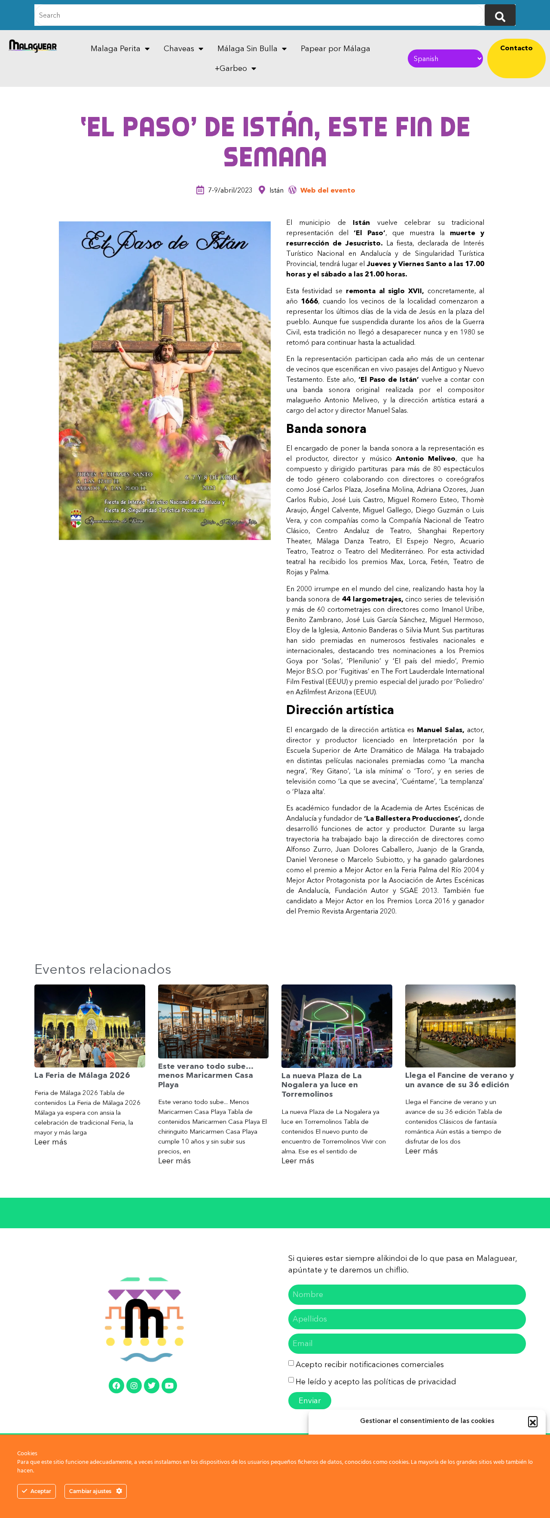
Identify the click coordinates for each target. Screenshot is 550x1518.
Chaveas (179, 48)
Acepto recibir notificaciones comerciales (370, 1364)
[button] (533, 1421)
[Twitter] (151, 1385)
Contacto (516, 47)
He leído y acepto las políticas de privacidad (376, 1381)
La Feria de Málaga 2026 (82, 1075)
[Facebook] (116, 1385)
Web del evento (327, 190)
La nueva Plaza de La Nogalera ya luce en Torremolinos (321, 1085)
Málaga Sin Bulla (247, 48)
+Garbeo (231, 68)
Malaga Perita (116, 48)
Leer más (50, 1142)
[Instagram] (134, 1385)
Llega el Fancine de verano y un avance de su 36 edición (459, 1079)
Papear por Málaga (335, 48)
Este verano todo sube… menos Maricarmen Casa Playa (205, 1075)
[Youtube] (169, 1385)
